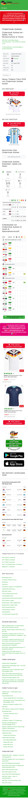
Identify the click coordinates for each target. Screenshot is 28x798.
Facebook (5, 793)
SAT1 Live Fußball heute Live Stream (12, 564)
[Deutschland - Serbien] (14, 499)
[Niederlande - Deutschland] (14, 489)
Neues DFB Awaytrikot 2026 (9, 769)
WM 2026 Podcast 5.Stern (9, 772)
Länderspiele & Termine (8, 609)
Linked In (22, 793)
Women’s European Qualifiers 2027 (12, 704)
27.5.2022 (5, 296)
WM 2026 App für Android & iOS (16, 792)
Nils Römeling (20, 789)
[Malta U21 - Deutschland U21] (14, 544)
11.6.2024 (5, 242)
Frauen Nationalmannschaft (9, 593)
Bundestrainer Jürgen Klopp (9, 605)
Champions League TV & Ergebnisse (12, 586)
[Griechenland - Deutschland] (14, 504)
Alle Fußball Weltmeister (9, 740)
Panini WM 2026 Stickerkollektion (11, 774)
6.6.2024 (5, 247)
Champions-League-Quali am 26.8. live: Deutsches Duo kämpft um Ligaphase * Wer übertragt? (14, 635)
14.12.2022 (5, 280)
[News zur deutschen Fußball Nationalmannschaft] (10, 3)
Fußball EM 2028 (6, 733)
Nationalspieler (6, 612)
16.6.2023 (5, 272)
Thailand (16, 58)
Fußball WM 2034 (8, 744)
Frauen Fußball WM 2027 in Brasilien (13, 698)
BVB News (5, 582)
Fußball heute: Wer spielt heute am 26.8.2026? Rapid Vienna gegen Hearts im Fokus (13, 653)
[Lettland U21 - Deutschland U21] (14, 539)
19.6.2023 (5, 266)
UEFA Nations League (8, 600)
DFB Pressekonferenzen (8, 607)
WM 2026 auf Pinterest (13, 793)
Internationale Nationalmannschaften (12, 598)
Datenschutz (12, 790)
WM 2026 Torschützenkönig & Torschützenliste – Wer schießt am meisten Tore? (13, 41)
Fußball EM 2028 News (9, 735)
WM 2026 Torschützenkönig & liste (11, 780)
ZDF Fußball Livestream (8, 559)
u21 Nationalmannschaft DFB (10, 614)
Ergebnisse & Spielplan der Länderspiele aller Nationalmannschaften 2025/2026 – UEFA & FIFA (13, 681)
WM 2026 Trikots (6, 591)
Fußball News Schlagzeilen (9, 663)
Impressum (5, 790)
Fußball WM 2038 (8, 746)
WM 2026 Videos (6, 782)
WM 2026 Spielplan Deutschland (11, 763)
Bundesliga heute (7, 577)
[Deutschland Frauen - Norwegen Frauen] (14, 524)
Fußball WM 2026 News (8, 589)
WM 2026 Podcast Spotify (14, 795)
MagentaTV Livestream (8, 566)
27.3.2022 (5, 301)
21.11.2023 (5, 252)
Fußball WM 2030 (8, 742)
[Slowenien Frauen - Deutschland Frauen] (14, 529)
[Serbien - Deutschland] (14, 509)
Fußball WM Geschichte (8, 737)
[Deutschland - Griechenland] (14, 494)
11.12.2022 (5, 286)
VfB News (4, 584)
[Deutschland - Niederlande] (14, 514)
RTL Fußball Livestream (8, 562)
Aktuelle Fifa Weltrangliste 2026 (10, 677)
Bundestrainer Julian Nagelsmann (11, 602)
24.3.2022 (5, 307)
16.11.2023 (5, 258)
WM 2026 (4, 706)
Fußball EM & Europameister (9, 730)
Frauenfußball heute (7, 596)
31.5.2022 (5, 291)
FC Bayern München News (9, 579)
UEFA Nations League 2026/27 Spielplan (13, 709)
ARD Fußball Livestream (8, 557)
